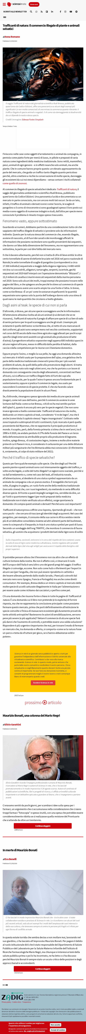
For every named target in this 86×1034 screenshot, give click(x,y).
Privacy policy (6, 1002)
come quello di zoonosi (15, 183)
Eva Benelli (10, 859)
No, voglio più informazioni (34, 1031)
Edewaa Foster (28, 119)
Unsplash (39, 119)
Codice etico (16, 1002)
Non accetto (55, 1025)
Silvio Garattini (13, 724)
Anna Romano (12, 36)
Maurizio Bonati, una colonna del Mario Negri (31, 715)
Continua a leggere (42, 825)
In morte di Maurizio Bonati (20, 850)
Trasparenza (26, 1002)
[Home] (18, 4)
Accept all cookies (58, 1030)
